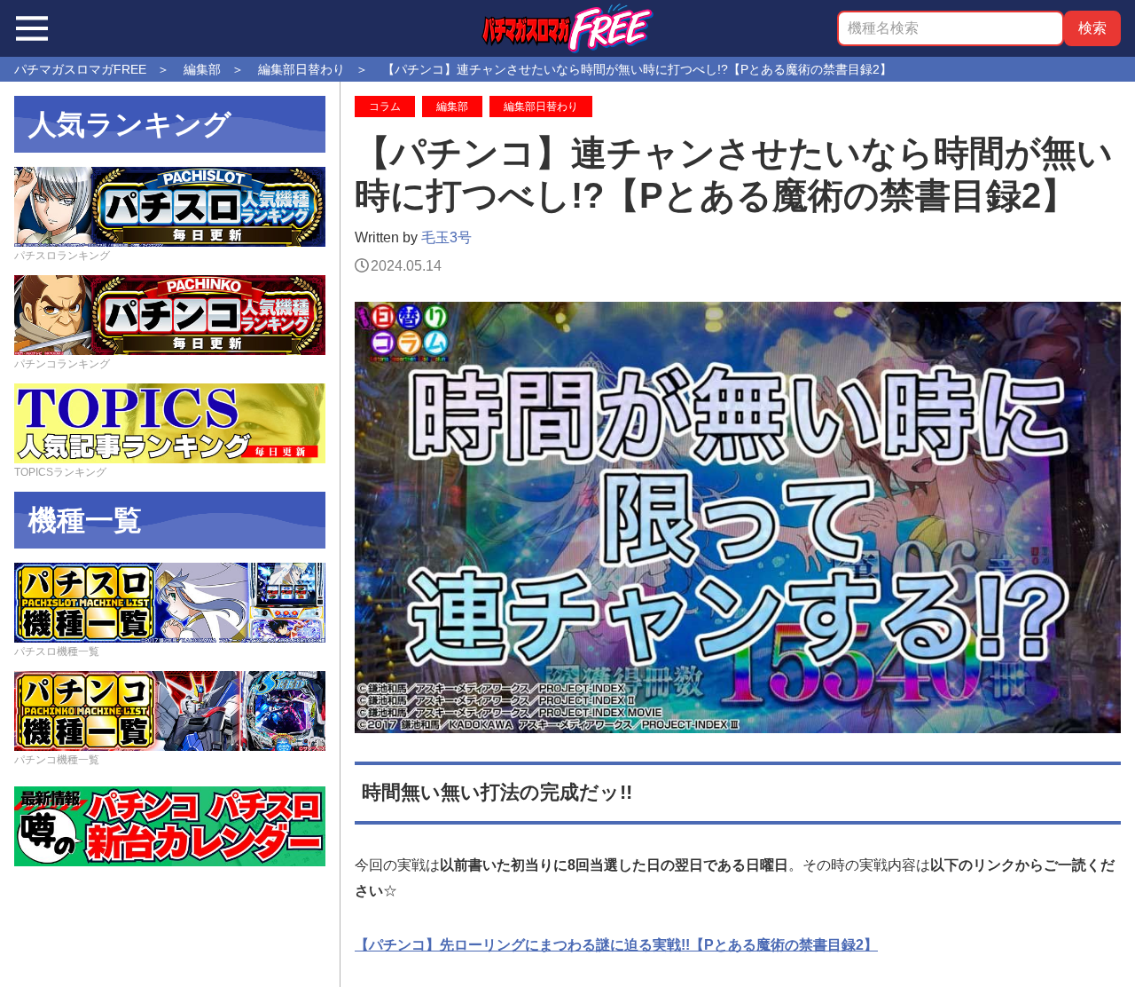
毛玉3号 (446, 237)
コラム (385, 106)
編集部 (452, 106)
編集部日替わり (541, 106)
